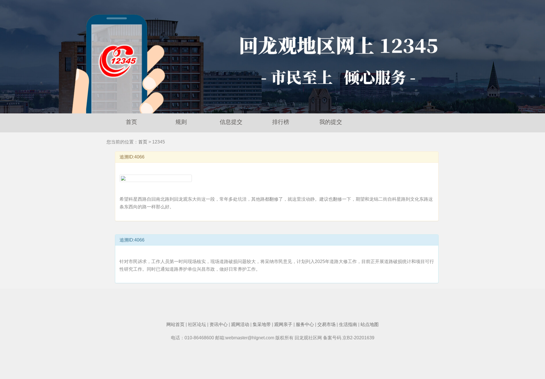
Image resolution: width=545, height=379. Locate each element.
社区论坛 (197, 324)
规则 (181, 122)
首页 (131, 122)
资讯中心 (218, 324)
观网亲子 (283, 324)
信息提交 (231, 122)
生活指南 (348, 324)
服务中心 (305, 324)
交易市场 (326, 324)
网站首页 (175, 324)
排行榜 (280, 122)
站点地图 (369, 324)
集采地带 (262, 324)
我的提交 (330, 122)
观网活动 (240, 324)
